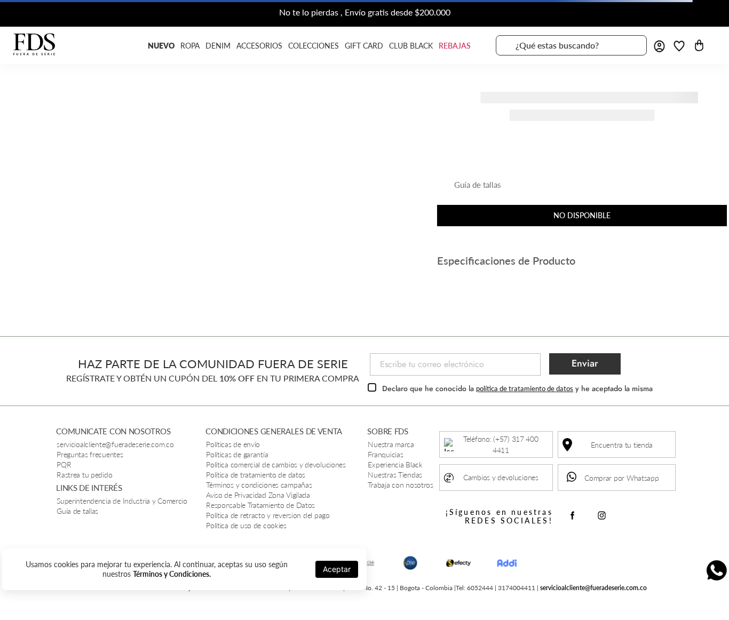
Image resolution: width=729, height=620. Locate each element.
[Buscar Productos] (632, 45)
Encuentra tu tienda (622, 444)
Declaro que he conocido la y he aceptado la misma (517, 388)
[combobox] (571, 45)
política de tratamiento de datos (524, 388)
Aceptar (337, 569)
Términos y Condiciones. (172, 573)
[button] (469, 189)
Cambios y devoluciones (500, 477)
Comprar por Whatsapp (621, 477)
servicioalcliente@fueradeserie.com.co (593, 588)
